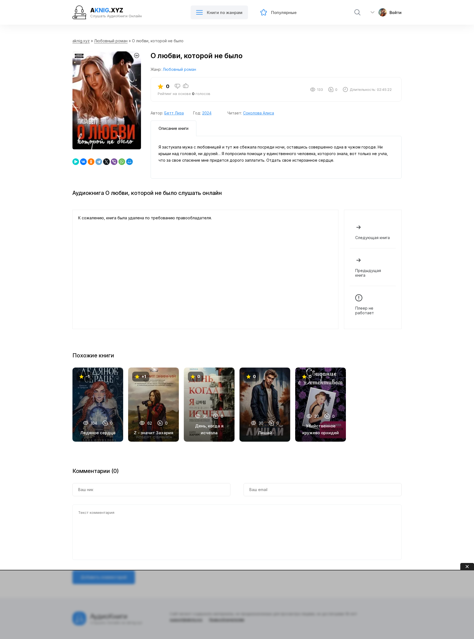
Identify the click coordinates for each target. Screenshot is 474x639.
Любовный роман (111, 40)
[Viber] (114, 161)
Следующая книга (372, 237)
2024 (206, 113)
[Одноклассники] (91, 161)
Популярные (284, 12)
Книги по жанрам (224, 12)
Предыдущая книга (368, 273)
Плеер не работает (364, 310)
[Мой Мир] (129, 161)
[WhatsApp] (122, 161)
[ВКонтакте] (83, 161)
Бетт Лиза (174, 113)
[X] (106, 161)
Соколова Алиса (258, 113)
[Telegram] (98, 161)
